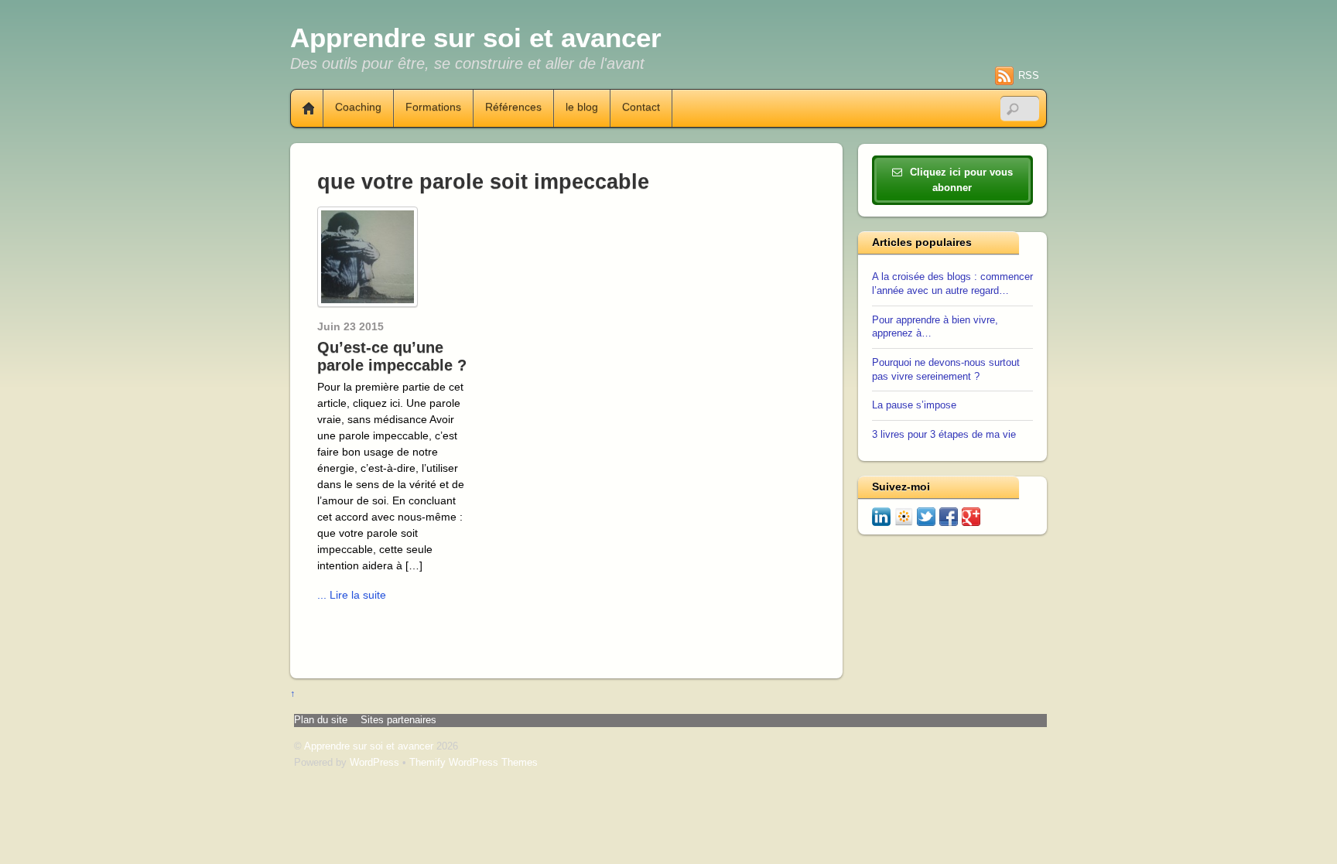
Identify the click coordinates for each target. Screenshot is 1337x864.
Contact (641, 107)
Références (513, 107)
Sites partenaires (398, 720)
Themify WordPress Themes (473, 762)
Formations (433, 107)
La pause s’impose (914, 405)
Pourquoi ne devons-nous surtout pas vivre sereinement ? (946, 369)
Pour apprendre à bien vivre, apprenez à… (935, 327)
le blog (582, 107)
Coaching (358, 107)
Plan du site (320, 720)
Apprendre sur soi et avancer (368, 746)
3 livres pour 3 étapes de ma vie (944, 434)
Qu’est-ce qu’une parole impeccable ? (392, 356)
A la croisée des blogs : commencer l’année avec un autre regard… (952, 283)
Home (302, 108)
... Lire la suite (351, 595)
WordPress (374, 762)
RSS (1028, 75)
